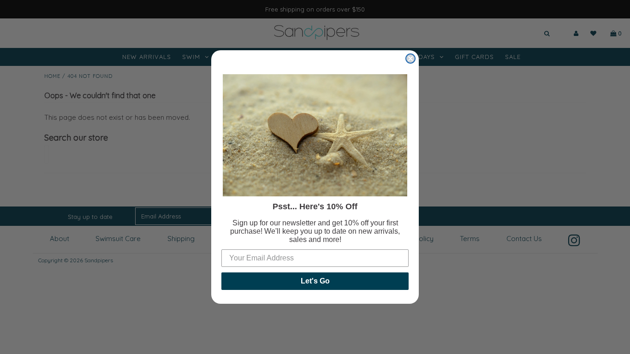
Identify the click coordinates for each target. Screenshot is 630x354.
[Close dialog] (410, 58)
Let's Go (315, 281)
